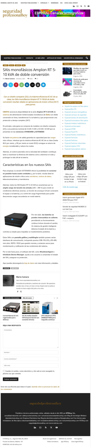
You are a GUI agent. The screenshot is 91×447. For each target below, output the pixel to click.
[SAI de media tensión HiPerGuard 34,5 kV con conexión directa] (30, 307)
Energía (18, 65)
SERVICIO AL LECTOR (65, 439)
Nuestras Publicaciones (29, 3)
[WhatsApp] (21, 84)
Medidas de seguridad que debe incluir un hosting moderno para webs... (80, 71)
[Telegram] (43, 84)
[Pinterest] (16, 84)
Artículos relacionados (12, 298)
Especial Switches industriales (75, 143)
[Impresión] (38, 84)
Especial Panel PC (71, 132)
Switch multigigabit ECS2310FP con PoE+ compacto (75, 217)
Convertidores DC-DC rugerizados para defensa (10, 318)
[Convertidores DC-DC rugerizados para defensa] (11, 307)
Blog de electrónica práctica (50, 418)
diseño (13, 97)
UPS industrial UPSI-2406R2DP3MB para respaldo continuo (48, 318)
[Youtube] (88, 6)
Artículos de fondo (54, 58)
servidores (34, 176)
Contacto (29, 58)
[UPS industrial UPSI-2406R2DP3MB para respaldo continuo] (49, 307)
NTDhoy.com (83, 421)
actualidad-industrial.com (13, 416)
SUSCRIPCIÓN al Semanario (73, 58)
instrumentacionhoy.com (70, 421)
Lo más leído (40, 58)
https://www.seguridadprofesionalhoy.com (28, 280)
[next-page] (57, 298)
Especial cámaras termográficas (76, 112)
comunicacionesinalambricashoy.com (54, 416)
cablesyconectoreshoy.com (31, 416)
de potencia (14, 137)
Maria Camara (10, 78)
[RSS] (81, 6)
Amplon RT (15, 268)
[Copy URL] (48, 84)
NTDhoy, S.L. (71, 413)
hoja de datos (29, 263)
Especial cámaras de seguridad (75, 115)
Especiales (44, 3)
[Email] (32, 84)
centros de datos (45, 176)
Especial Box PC (70, 109)
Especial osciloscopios (72, 126)
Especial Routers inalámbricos (75, 135)
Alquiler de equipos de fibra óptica (76, 106)
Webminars (54, 3)
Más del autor (27, 298)
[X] (84, 6)
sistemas (6, 115)
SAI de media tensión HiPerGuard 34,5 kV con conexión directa (30, 318)
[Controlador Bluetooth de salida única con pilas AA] (67, 92)
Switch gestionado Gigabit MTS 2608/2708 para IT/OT (73, 199)
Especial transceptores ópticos (75, 149)
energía (6, 146)
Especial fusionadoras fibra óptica (76, 120)
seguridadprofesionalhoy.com (39, 423)
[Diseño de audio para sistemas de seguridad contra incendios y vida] (67, 81)
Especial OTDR (70, 129)
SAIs (23, 65)
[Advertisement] (45, 37)
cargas (53, 137)
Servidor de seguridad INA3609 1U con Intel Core (74, 208)
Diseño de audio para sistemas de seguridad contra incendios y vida (80, 82)
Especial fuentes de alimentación (76, 118)
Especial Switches (71, 140)
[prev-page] (54, 298)
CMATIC (10, 63)
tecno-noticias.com (55, 423)
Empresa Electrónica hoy (31, 418)
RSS (61, 3)
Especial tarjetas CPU (72, 146)
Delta (11, 65)
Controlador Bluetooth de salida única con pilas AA (80, 92)
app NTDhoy (65, 441)
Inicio (4, 63)
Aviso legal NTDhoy (71, 3)
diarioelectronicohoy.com (13, 418)
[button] (86, 58)
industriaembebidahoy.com (31, 421)
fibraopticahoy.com (66, 418)
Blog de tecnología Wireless (76, 416)
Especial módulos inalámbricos (75, 123)
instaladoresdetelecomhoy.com (74, 194)
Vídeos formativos (52, 441)
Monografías (78, 439)
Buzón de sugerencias (49, 439)
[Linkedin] (73, 6)
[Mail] (77, 6)
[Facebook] (5, 84)
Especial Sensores (71, 137)
